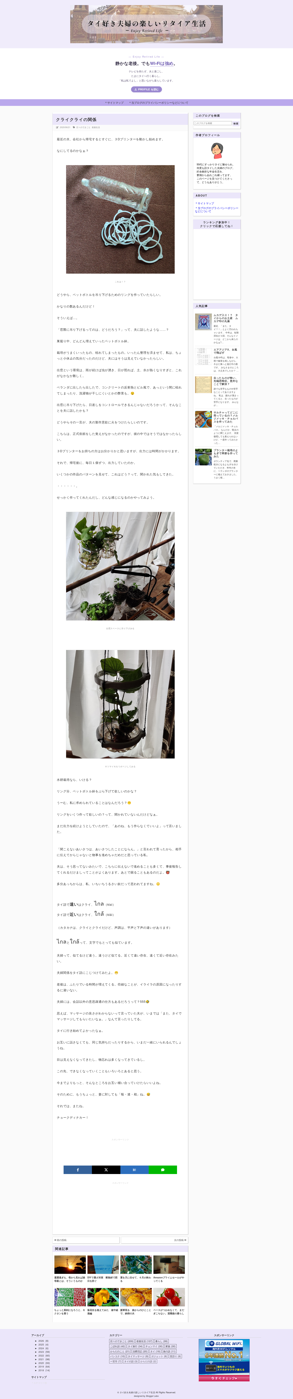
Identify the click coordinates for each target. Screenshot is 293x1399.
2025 (41, 1344)
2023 (41, 1351)
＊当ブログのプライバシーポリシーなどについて (158, 103)
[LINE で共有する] (163, 1170)
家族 (170, 1346)
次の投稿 (179, 1240)
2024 (41, 1348)
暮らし (161, 1341)
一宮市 (115, 1361)
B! (134, 1170)
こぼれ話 (117, 1346)
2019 (41, 1366)
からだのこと (119, 1351)
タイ (154, 1351)
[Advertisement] (120, 1151)
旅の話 (169, 1351)
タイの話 (130, 1361)
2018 (41, 1370)
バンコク (117, 1356)
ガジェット (158, 1356)
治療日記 (139, 1351)
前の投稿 (61, 1240)
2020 (41, 1363)
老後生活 (96, 127)
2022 (41, 1355)
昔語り (175, 1356)
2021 (41, 1359)
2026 (41, 1340)
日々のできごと (83, 127)
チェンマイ (153, 1346)
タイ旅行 (135, 1346)
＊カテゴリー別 (39, 1382)
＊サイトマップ (114, 103)
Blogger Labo (152, 1395)
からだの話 (147, 1361)
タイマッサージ (138, 1356)
